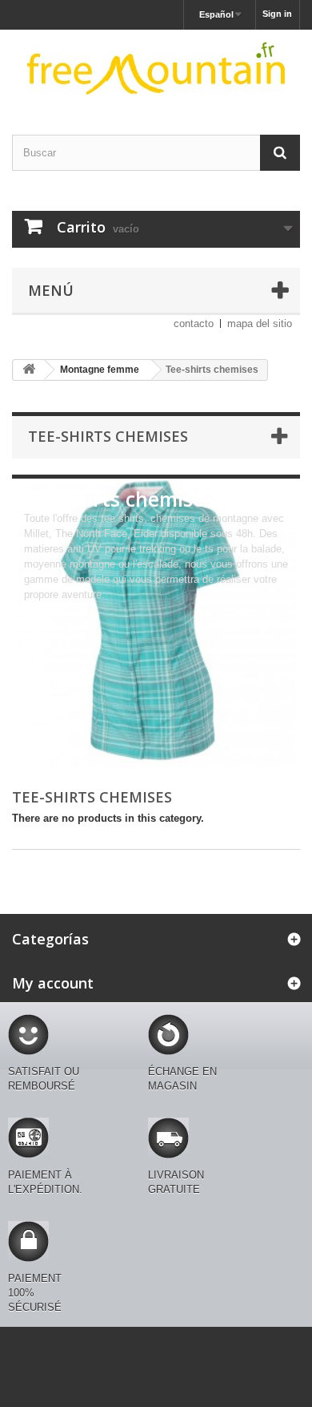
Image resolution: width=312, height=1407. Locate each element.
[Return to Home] (29, 370)
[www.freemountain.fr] (156, 68)
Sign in (277, 13)
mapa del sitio (259, 323)
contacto (194, 323)
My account (53, 983)
